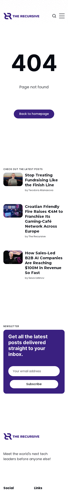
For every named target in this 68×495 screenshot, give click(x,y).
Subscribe (34, 384)
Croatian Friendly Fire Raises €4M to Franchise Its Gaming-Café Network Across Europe (44, 218)
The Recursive (37, 236)
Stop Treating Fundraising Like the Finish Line (41, 180)
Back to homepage (34, 114)
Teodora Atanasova (41, 190)
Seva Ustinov (36, 278)
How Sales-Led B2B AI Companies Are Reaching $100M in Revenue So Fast (44, 263)
